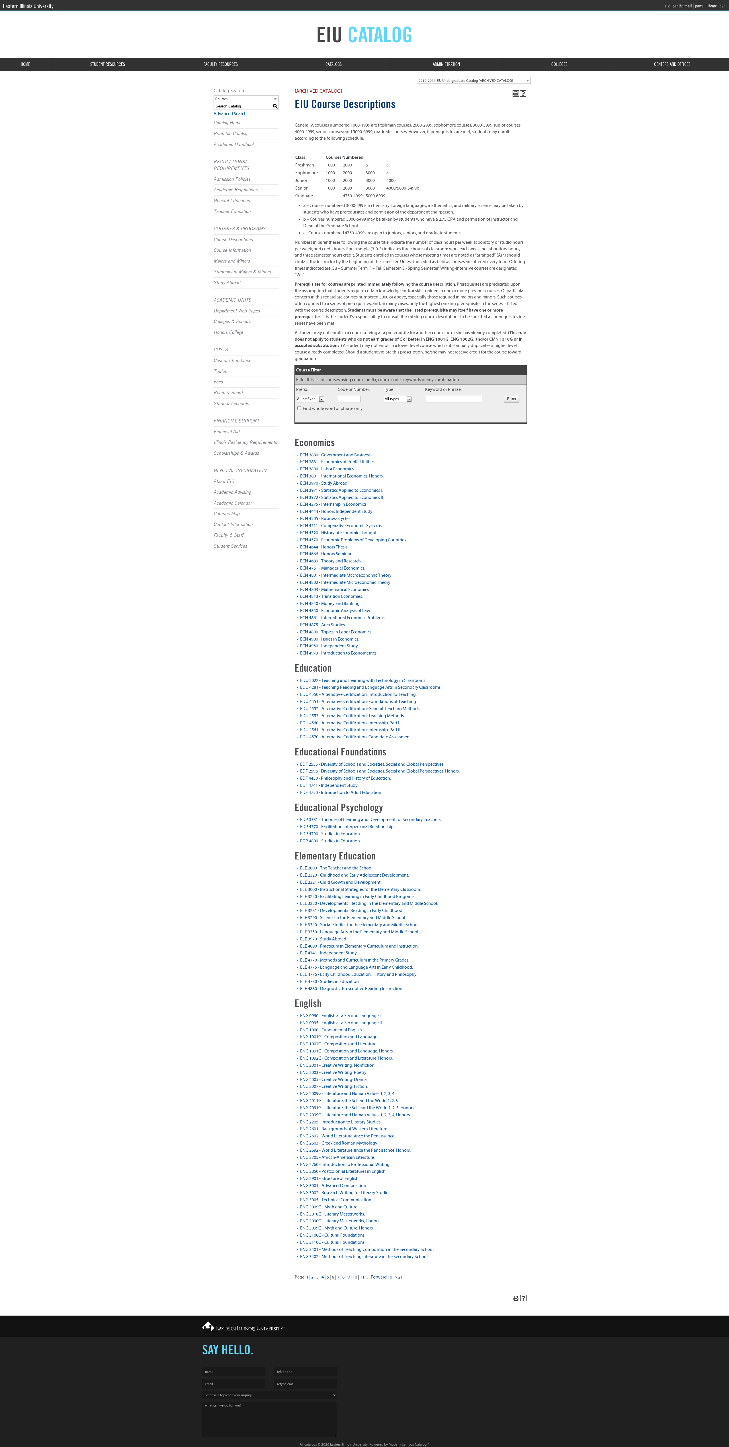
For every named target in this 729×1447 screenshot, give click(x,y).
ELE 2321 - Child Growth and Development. (340, 882)
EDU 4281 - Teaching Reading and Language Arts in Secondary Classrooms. (370, 687)
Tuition (220, 371)
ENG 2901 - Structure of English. (329, 1178)
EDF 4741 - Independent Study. (329, 785)
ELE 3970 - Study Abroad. (323, 939)
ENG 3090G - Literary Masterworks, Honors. (340, 1221)
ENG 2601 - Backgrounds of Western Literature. (344, 1128)
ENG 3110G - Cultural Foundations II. (334, 1242)
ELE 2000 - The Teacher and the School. (336, 868)
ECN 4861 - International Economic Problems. (342, 617)
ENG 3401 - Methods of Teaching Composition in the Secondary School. (367, 1249)
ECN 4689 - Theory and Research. (331, 561)
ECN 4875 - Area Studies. (323, 624)
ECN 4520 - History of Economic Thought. (338, 532)
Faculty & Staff (228, 535)
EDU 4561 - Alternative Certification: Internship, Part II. (350, 729)
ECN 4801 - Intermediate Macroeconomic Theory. (346, 575)
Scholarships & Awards (236, 453)
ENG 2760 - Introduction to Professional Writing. (345, 1164)
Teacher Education (232, 211)
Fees (218, 382)
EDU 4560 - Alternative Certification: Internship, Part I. (350, 722)
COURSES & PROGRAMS (239, 229)
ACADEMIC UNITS (232, 300)
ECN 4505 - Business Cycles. (325, 518)
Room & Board (228, 393)
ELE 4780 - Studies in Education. (330, 981)
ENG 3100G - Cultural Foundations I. (333, 1235)
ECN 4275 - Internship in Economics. (333, 504)
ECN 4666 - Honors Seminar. (326, 553)
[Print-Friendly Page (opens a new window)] (516, 93)
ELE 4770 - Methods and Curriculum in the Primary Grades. (354, 960)
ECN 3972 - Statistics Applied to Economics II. (342, 497)
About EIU (224, 481)
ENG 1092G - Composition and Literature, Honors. (346, 1058)
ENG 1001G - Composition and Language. (339, 1036)
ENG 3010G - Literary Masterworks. (332, 1214)
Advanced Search (230, 113)
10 (355, 1277)
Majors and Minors (232, 261)
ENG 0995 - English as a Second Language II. (341, 1022)
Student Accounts (231, 404)
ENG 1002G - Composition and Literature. (338, 1043)
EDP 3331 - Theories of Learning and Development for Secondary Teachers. (370, 819)
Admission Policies (232, 179)
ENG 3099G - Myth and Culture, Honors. (337, 1228)
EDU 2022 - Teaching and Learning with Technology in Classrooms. (363, 680)
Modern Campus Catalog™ (409, 1444)
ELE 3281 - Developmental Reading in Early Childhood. (351, 910)
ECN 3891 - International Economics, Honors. (342, 476)
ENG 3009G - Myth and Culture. (329, 1207)
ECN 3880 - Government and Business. (335, 455)
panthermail (682, 6)
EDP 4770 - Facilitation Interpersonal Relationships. (348, 826)
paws (699, 6)
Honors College (228, 332)
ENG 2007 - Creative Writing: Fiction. (334, 1086)
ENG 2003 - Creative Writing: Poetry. (333, 1072)
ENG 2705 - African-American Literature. (337, 1157)
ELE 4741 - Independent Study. (329, 953)
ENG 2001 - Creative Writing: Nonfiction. (337, 1065)
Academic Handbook (234, 144)
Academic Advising (232, 492)
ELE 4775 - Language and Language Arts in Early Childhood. (356, 967)
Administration (446, 64)
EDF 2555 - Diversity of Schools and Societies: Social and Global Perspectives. (372, 764)
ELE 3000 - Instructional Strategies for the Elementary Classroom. (360, 889)
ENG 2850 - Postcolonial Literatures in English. (343, 1171)
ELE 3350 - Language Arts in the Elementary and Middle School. (359, 931)
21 (400, 1277)
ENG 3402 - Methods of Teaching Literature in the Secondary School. (364, 1256)
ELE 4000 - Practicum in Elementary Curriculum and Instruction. (359, 946)
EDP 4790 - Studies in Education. (330, 833)
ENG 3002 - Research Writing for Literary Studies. (345, 1192)
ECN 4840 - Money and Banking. (330, 603)
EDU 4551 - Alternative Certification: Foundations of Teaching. (358, 701)
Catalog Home (227, 123)
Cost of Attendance (232, 360)
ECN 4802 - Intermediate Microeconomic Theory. (345, 582)
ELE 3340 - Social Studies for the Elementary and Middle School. (359, 924)
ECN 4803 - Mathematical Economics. (335, 589)
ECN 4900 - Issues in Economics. (329, 639)
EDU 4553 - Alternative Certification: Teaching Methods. (352, 715)
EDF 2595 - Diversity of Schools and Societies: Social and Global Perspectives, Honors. (380, 771)
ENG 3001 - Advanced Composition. (333, 1185)
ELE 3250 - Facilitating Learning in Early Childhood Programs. (357, 896)
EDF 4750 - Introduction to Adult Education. (341, 792)
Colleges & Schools (232, 321)
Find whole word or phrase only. (333, 408)
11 (362, 1277)
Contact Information (233, 524)
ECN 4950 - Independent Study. (329, 646)
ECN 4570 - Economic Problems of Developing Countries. (353, 539)
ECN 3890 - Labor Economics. (327, 469)
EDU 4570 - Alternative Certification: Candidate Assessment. (356, 736)
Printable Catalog (230, 134)
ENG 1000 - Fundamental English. (331, 1030)
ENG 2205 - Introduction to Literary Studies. (340, 1122)
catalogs (310, 1444)
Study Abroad (227, 283)
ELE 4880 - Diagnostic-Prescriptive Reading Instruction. (351, 988)
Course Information (232, 250)
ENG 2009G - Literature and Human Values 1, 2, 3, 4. (347, 1093)
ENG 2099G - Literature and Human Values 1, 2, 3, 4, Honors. (355, 1114)
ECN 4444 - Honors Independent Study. (336, 511)
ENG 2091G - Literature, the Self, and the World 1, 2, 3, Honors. (357, 1107)
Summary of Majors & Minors (242, 272)
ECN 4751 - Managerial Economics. (332, 568)
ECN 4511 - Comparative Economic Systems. (341, 525)
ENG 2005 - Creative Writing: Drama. (334, 1079)
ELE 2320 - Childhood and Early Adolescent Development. (354, 875)
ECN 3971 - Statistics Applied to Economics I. (341, 490)
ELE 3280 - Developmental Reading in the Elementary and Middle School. (369, 903)
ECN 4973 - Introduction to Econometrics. (338, 653)
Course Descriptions (233, 240)
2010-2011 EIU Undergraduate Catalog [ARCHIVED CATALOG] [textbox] (466, 80)
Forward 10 (381, 1277)
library (711, 6)
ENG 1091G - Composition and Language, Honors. (347, 1051)
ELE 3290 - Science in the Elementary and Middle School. (353, 917)
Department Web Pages (237, 311)
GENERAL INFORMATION (240, 470)
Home (25, 64)
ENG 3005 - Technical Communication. (336, 1199)
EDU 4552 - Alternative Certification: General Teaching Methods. (360, 708)
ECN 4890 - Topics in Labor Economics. (336, 632)
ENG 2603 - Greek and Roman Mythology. (339, 1143)
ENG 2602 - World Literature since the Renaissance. (347, 1136)
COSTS (221, 350)
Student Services (230, 546)
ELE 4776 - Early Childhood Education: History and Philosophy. (358, 974)
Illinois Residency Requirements (245, 442)
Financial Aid (226, 432)
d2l (722, 6)
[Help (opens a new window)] (523, 93)
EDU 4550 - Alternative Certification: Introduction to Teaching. (358, 694)
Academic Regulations (235, 190)
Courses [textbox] (221, 99)
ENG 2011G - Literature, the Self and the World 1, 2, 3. (349, 1100)
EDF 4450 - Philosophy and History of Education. (345, 778)
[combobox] (474, 80)
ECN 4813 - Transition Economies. (331, 596)
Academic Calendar (233, 503)
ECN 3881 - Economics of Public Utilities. (337, 461)
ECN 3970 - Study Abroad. (324, 483)
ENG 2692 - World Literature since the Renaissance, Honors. (355, 1150)
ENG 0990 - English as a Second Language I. (341, 1015)
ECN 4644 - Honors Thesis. (324, 547)
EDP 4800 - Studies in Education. (330, 841)
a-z (667, 6)
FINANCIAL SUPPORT (236, 421)
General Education (232, 201)
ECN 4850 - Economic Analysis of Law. (335, 610)
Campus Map (226, 514)
